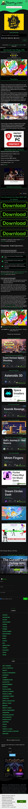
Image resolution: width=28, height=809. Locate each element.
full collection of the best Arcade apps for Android (12, 307)
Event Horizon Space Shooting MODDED (13, 355)
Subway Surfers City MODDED (14, 338)
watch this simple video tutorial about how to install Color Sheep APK (14, 272)
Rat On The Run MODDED (13, 420)
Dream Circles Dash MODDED (14, 487)
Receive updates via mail (7, 598)
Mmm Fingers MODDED (14, 453)
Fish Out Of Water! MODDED (14, 505)
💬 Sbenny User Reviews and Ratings (10, 327)
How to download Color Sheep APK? (8, 250)
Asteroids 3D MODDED (14, 370)
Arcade (5, 164)
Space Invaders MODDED (13, 387)
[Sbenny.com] (11, 2)
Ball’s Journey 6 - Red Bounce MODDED (13, 437)
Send (25, 598)
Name (1, 581)
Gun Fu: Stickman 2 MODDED (14, 522)
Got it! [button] (21, 801)
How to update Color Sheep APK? (8, 278)
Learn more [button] (13, 806)
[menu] (26, 1)
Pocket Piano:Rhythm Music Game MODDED (14, 470)
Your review (2, 592)
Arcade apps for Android (10, 305)
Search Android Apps (14, 32)
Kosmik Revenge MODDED (13, 404)
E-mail (1, 586)
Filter (25, 40)
